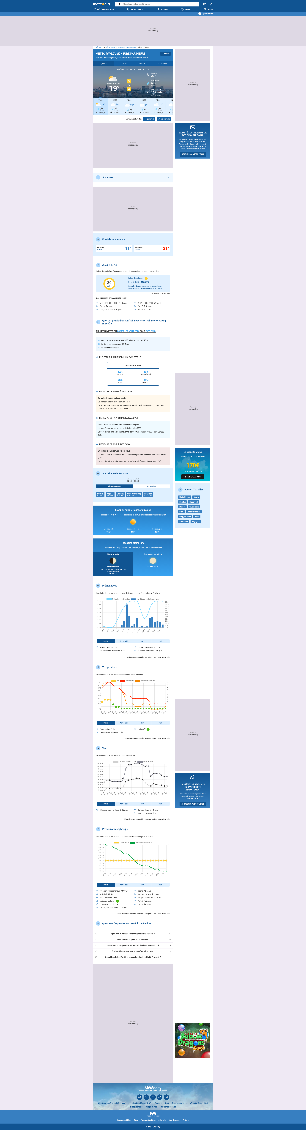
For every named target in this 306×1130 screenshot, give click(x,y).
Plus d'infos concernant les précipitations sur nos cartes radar (147, 657)
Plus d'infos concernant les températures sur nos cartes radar (147, 738)
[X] (146, 1098)
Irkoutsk (182, 502)
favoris (166, 54)
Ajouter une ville (207, 13)
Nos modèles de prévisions (175, 1103)
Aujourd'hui (103, 64)
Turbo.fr (186, 1120)
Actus (210, 9)
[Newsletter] (204, 5)
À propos (125, 1103)
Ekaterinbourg (184, 497)
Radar (187, 9)
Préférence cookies (168, 1107)
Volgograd (195, 522)
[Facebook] (140, 1098)
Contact (158, 1103)
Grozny (196, 497)
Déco (136, 1120)
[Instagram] (166, 1098)
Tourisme (163, 64)
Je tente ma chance (192, 477)
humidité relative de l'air (109, 408)
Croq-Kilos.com (174, 1120)
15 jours (123, 64)
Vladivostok (183, 522)
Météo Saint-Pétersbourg (127, 47)
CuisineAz (162, 1120)
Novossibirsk (194, 507)
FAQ (206, 1103)
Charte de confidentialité (108, 1103)
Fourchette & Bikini (124, 1120)
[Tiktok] (160, 1098)
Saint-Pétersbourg (193, 512)
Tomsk (196, 517)
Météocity (99, 47)
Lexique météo (136, 1107)
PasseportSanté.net (148, 1120)
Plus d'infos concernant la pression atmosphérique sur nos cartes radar (143, 913)
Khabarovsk (193, 502)
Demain (142, 64)
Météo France (137, 9)
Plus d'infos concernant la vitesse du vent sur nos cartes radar (147, 819)
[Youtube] (153, 1098)
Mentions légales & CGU (142, 1103)
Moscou (182, 507)
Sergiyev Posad (185, 517)
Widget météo (196, 1103)
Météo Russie (110, 47)
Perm (181, 512)
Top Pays (164, 9)
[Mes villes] (211, 5)
